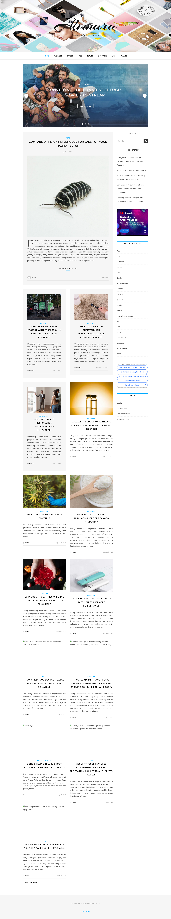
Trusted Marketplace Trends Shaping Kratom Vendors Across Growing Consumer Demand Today (91, 683)
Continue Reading (68, 268)
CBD (118, 272)
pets (68, 138)
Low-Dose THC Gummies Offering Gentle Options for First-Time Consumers (44, 600)
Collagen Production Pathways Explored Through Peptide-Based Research (91, 425)
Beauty (120, 256)
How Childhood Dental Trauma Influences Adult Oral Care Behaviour (44, 683)
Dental (44, 677)
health (90, 56)
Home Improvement (125, 316)
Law (113, 56)
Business (58, 56)
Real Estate (44, 416)
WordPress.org (123, 419)
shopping (102, 56)
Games (120, 294)
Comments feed (123, 414)
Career (70, 56)
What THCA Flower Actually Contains (131, 170)
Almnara (85, 25)
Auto (119, 251)
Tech (119, 354)
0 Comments (104, 277)
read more (85, 106)
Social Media (122, 348)
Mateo (34, 277)
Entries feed (122, 408)
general (120, 299)
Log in (119, 403)
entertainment (85, 84)
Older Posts (30, 883)
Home (46, 56)
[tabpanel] (85, 95)
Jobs (80, 56)
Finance (123, 56)
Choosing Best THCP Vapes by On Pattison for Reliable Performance (91, 602)
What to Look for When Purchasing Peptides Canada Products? (91, 518)
